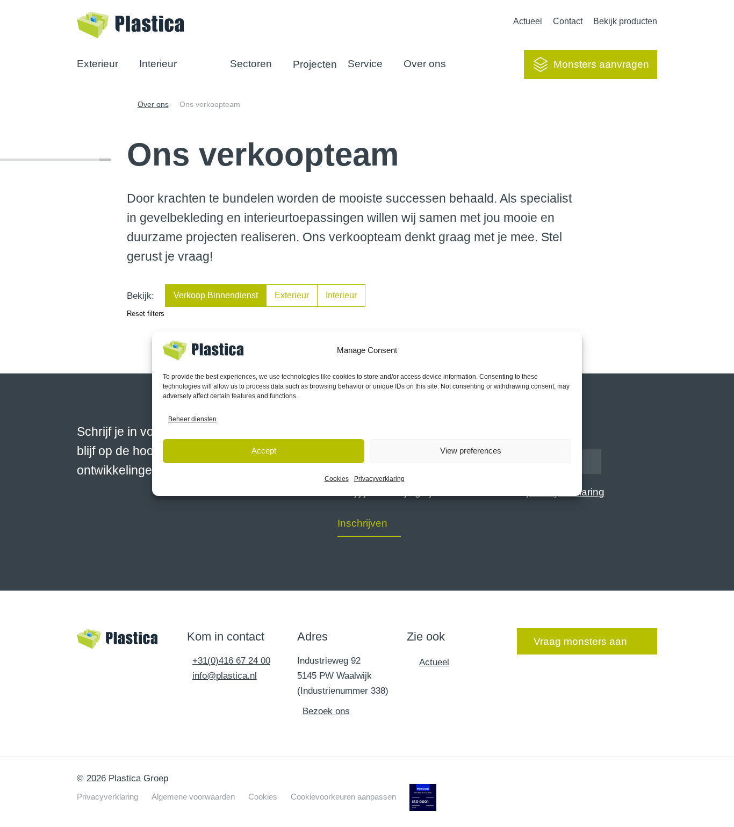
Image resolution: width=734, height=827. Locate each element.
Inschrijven (362, 523)
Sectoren (251, 63)
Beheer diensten (192, 419)
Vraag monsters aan (580, 641)
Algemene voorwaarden (193, 796)
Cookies (337, 479)
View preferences (470, 450)
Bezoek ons (326, 711)
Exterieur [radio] (292, 295)
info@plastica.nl (224, 676)
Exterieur (97, 63)
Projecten (315, 64)
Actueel (527, 21)
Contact (567, 21)
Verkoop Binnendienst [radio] (216, 295)
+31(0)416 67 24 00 (231, 661)
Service (365, 63)
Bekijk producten (625, 21)
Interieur (158, 63)
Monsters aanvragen (601, 64)
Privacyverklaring (379, 479)
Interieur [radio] (341, 295)
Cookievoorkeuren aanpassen (343, 796)
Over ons (425, 63)
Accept (263, 450)
